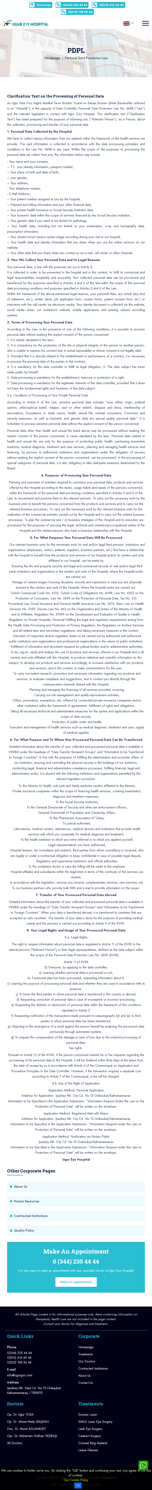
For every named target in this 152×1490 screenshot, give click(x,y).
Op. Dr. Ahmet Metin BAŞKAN (28, 1421)
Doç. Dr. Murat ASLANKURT (26, 1429)
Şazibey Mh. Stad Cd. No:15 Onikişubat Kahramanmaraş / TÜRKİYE (34, 1390)
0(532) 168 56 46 (80, 12)
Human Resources (26, 1201)
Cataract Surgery (89, 1436)
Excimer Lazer (87, 1414)
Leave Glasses (88, 1450)
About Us (20, 1186)
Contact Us (85, 1382)
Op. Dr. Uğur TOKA (20, 1414)
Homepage (52, 58)
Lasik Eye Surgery (90, 1429)
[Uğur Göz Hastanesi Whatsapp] (143, 1465)
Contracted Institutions (31, 1216)
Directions (44, 5)
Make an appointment (76, 1282)
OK (78, 1485)
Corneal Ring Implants (92, 1443)
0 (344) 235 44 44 (76, 1261)
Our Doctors (86, 1361)
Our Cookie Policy (76, 1480)
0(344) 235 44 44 (75, 5)
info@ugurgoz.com (19, 1375)
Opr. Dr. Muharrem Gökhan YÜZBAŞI (32, 1436)
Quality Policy (24, 1230)
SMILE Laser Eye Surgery (95, 1421)
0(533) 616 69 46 (111, 5)
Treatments (85, 1354)
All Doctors (14, 1443)
